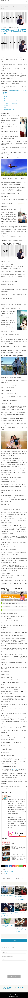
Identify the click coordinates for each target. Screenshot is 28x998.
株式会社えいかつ (5, 0)
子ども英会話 (8, 844)
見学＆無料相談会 (15, 769)
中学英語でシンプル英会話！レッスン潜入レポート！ (20, 913)
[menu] (26, 2)
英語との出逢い (8, 96)
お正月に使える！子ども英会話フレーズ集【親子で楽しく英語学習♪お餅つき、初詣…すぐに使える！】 (18, 848)
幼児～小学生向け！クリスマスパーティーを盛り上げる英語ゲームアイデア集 (18, 859)
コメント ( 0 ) (14, 940)
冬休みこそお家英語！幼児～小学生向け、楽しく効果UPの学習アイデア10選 (18, 854)
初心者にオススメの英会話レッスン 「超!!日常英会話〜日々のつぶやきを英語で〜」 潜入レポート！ (20, 898)
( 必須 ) (4, 952)
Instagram (15, 994)
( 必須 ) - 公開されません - (8, 956)
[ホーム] (1, 4)
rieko (6, 869)
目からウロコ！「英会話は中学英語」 (13, 103)
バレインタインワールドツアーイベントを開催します (18, 843)
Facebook (13, 994)
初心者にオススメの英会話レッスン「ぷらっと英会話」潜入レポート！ (20, 930)
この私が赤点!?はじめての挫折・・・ (13, 100)
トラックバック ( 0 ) (14, 943)
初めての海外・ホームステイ (11, 98)
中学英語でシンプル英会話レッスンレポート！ (7, 896)
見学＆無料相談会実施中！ (10, 109)
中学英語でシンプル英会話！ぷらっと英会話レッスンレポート (7, 915)
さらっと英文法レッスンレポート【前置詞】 (7, 926)
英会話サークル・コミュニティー (14, 27)
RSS (18, 994)
